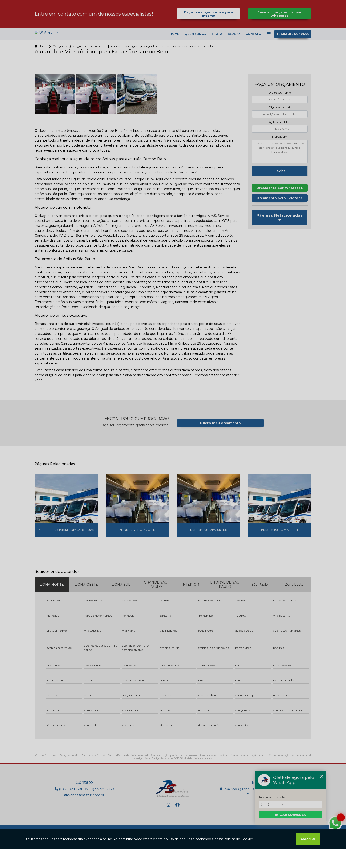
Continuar (308, 839)
